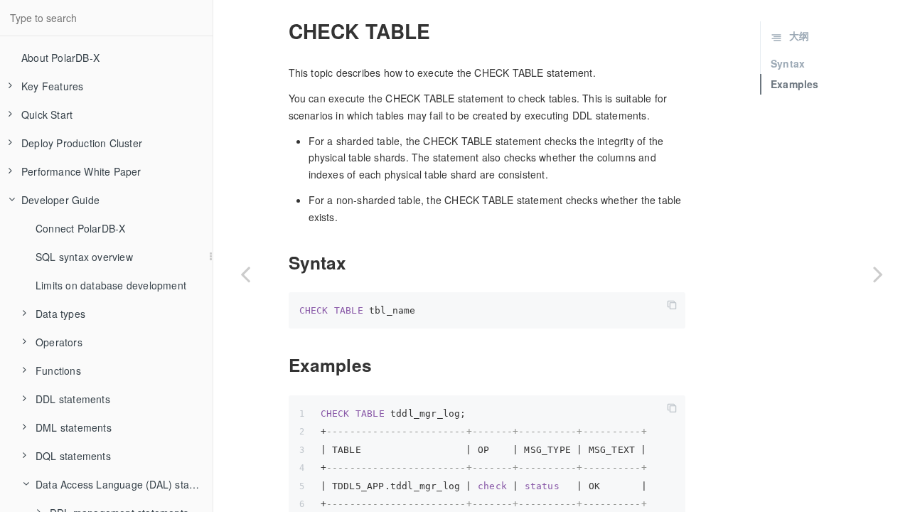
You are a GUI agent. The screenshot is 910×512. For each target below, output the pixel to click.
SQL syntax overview (84, 257)
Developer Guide (60, 200)
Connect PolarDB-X (80, 228)
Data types (60, 313)
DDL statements (73, 399)
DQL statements (73, 456)
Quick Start (47, 114)
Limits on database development (111, 285)
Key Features (52, 86)
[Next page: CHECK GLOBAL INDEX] (878, 274)
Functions (58, 370)
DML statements (74, 427)
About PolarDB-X (60, 57)
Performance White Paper (81, 171)
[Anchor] (280, 31)
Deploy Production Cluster (81, 143)
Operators (59, 342)
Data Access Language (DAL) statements (124, 484)
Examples (795, 84)
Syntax (788, 63)
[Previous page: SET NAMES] (245, 274)
